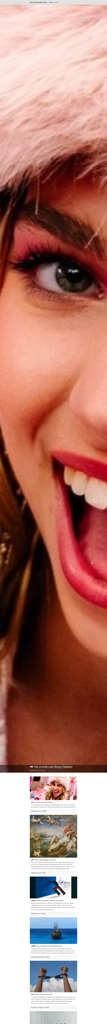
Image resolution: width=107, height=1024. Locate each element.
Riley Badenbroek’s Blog (38, 2)
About (56, 2)
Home (51, 2)
